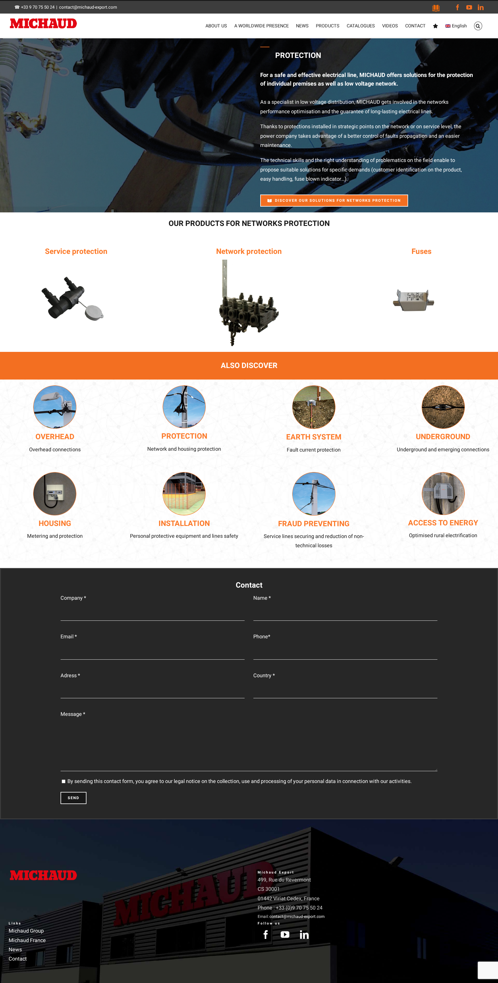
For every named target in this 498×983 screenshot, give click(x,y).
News (15, 950)
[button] (478, 26)
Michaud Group (26, 931)
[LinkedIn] (304, 935)
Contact (18, 959)
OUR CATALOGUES (436, 8)
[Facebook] (266, 935)
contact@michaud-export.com (88, 7)
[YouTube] (285, 935)
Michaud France (27, 940)
